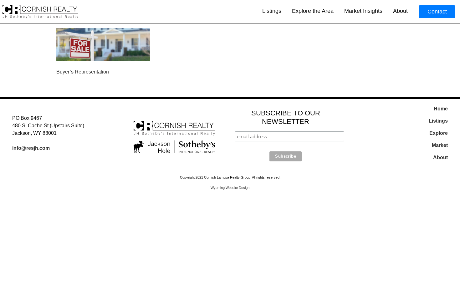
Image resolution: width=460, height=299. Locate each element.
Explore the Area (313, 11)
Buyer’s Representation (82, 71)
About (400, 11)
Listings (271, 11)
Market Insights (363, 11)
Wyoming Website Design (230, 188)
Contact (437, 11)
